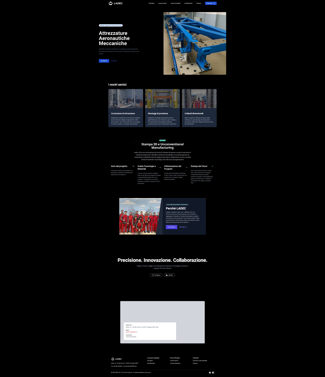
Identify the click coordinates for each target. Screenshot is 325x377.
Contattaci (104, 61)
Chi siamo (114, 61)
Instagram (157, 275)
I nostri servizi (174, 360)
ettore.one (148, 372)
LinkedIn (170, 275)
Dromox (195, 363)
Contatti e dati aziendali (200, 360)
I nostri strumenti (175, 363)
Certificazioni (151, 363)
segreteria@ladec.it (131, 332)
